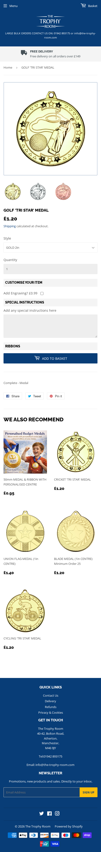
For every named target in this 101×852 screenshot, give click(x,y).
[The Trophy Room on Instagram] (57, 814)
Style (7, 238)
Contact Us (50, 695)
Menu (13, 6)
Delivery (50, 701)
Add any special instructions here (30, 310)
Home (8, 67)
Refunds (50, 707)
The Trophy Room (37, 826)
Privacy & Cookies (50, 712)
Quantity (10, 260)
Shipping (10, 226)
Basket (92, 6)
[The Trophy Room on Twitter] (41, 814)
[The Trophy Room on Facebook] (49, 814)
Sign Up (88, 792)
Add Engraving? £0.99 (20, 293)
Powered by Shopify (69, 826)
